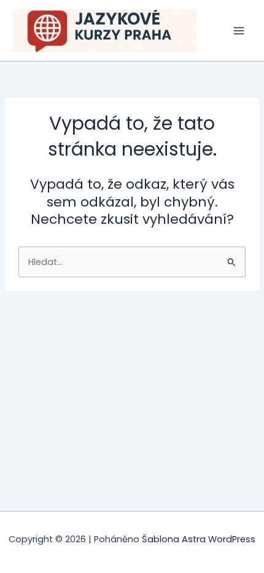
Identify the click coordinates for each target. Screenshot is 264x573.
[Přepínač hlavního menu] (239, 31)
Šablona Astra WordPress (198, 539)
